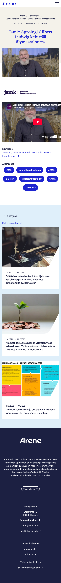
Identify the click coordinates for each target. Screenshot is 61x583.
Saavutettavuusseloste (29, 567)
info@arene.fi (29, 525)
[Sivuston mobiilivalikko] (57, 4)
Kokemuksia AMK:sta (36, 23)
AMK (9, 169)
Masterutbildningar (32, 178)
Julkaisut (29, 554)
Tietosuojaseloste (29, 562)
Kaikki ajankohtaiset (12, 223)
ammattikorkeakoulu (30, 169)
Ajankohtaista (34, 15)
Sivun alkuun (29, 489)
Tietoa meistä (29, 548)
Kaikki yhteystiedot (29, 531)
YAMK (52, 178)
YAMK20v (30, 187)
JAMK (51, 169)
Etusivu (22, 15)
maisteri (10, 178)
